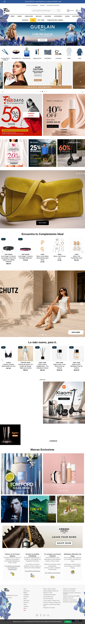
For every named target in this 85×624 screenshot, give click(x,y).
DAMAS (20, 16)
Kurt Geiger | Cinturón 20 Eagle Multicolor (25, 257)
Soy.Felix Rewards (32, 5)
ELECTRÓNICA (76, 16)
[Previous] (2, 92)
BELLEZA (39, 16)
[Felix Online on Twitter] (44, 615)
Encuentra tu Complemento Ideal (43, 234)
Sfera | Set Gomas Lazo (59, 257)
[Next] (82, 54)
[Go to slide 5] (45, 334)
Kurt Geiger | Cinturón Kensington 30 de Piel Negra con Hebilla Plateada (8, 258)
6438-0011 (9, 597)
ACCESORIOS (58, 16)
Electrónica (26, 600)
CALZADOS (48, 16)
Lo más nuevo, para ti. (42, 342)
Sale (25, 610)
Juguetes (26, 606)
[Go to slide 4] (44, 334)
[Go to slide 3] (42, 334)
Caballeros (26, 594)
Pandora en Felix (47, 592)
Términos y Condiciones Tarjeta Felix (51, 605)
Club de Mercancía (48, 596)
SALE (33, 20)
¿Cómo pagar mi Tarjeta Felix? (51, 600)
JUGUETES (25, 20)
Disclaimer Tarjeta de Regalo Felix (72, 601)
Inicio (25, 588)
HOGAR (67, 16)
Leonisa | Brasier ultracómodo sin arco (8, 365)
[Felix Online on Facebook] (41, 615)
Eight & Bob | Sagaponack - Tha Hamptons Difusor (42, 366)
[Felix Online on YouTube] (48, 615)
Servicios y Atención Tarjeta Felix (52, 602)
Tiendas (42, 5)
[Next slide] (81, 303)
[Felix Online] (6, 10)
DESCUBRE (42, 222)
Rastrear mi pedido (53, 5)
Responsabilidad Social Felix (50, 590)
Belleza (25, 592)
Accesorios (26, 590)
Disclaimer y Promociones (70, 600)
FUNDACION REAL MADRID (55, 20)
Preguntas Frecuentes (49, 607)
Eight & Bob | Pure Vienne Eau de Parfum (59, 366)
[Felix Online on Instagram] (37, 615)
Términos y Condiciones (69, 588)
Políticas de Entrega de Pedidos (71, 596)
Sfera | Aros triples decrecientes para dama (42, 258)
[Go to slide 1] (39, 334)
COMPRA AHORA (31, 115)
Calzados (26, 596)
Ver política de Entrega (32, 571)
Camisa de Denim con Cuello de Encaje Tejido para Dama (25, 366)
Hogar (25, 604)
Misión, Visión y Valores (49, 588)
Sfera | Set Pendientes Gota (76, 257)
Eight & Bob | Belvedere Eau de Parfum (76, 366)
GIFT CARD (41, 20)
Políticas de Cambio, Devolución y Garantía (72, 593)
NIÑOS (13, 16)
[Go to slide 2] (40, 334)
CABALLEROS (29, 16)
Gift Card (26, 602)
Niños (25, 608)
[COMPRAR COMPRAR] (42, 75)
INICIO (6, 16)
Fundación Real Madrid (49, 594)
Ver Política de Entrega (12, 566)
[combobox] (43, 10)
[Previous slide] (3, 303)
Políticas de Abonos (68, 598)
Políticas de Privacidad (69, 590)
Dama (25, 598)
